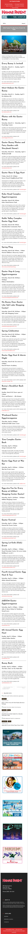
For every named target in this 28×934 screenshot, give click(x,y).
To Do (15, 47)
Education (4, 721)
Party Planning (15, 7)
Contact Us (6, 922)
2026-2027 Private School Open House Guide (13, 725)
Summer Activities (9, 4)
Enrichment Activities (19, 6)
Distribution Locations (8, 919)
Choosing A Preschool (19, 4)
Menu (4, 23)
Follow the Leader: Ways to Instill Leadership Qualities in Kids (7, 688)
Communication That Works (21, 687)
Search (23, 23)
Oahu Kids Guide (18, 929)
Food (11, 47)
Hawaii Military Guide (10, 929)
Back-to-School (9, 6)
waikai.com (22, 483)
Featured (6, 47)
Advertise (6, 916)
